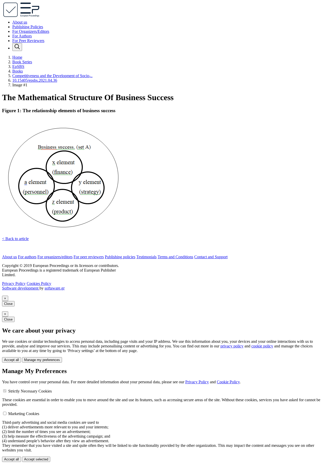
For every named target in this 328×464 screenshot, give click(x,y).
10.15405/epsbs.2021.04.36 (34, 80)
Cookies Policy (39, 283)
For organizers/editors (55, 257)
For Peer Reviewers (28, 40)
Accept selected (36, 459)
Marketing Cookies (23, 413)
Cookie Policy (228, 382)
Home (17, 57)
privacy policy (231, 346)
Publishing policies (120, 257)
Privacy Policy (14, 283)
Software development (20, 288)
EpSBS (18, 66)
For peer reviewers (89, 257)
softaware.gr (55, 288)
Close (8, 304)
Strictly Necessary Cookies (30, 391)
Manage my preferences (42, 360)
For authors (27, 257)
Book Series (22, 62)
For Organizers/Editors (30, 31)
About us (19, 22)
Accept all (11, 360)
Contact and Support (211, 257)
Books (17, 71)
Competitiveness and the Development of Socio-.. (52, 76)
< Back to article (15, 238)
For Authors (22, 36)
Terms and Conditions (175, 257)
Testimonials (146, 257)
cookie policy (262, 346)
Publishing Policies (27, 27)
